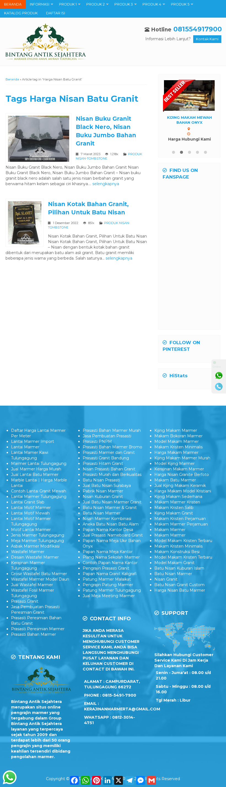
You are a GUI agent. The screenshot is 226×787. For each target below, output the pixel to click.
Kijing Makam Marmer (175, 430)
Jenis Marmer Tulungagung (37, 535)
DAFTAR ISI (55, 13)
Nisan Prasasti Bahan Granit (109, 469)
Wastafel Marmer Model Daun (40, 579)
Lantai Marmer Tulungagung (38, 496)
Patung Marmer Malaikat (107, 579)
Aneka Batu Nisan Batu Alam (111, 524)
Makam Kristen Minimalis (178, 446)
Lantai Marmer (25, 446)
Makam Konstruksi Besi (177, 551)
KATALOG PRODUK (21, 13)
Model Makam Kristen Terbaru (183, 540)
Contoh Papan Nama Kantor (110, 562)
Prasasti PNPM (97, 441)
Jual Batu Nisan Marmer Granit (112, 502)
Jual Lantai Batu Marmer (34, 474)
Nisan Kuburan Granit (103, 496)
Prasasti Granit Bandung (106, 458)
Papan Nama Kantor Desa (108, 529)
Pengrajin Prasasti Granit (106, 568)
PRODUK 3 (123, 4)
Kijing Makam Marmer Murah (182, 458)
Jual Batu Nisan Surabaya (107, 485)
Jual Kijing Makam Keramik (180, 485)
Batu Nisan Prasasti (101, 480)
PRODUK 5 (180, 4)
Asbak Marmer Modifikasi (35, 546)
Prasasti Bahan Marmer (33, 634)
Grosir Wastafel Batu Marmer (39, 573)
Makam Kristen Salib (173, 507)
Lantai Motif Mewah (30, 513)
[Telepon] (219, 386)
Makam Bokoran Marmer (178, 435)
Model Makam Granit (174, 562)
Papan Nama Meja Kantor (108, 551)
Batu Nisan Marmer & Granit (110, 507)
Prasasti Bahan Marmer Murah (112, 430)
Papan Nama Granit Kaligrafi (110, 573)
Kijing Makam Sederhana (178, 496)
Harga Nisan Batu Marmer (179, 590)
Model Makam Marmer (176, 441)
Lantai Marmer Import (32, 441)
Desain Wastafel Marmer (35, 557)
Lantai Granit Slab (27, 502)
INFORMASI (39, 4)
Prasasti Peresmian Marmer (37, 628)
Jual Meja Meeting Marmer (109, 595)
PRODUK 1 (68, 4)
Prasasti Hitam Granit (103, 463)
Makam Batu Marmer (175, 480)
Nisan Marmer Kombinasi (107, 518)
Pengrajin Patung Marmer (108, 584)
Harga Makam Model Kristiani (182, 491)
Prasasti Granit (24, 601)
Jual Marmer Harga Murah (36, 469)
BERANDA (12, 4)
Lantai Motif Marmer (31, 507)
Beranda (12, 79)
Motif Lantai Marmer (31, 529)
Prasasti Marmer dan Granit (109, 452)
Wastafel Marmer (27, 551)
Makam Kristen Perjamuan (180, 518)
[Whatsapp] (219, 375)
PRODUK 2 (95, 4)
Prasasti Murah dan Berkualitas (112, 474)
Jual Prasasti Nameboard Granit (113, 535)
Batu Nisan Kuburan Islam (179, 568)
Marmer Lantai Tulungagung (38, 463)
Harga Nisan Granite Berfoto (181, 474)
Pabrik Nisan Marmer (103, 491)
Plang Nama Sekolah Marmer (111, 557)
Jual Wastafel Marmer (32, 584)
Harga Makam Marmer (176, 452)
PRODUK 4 (151, 4)
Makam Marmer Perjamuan (181, 524)
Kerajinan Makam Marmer (179, 469)
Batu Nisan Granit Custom (179, 584)
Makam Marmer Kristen (177, 502)
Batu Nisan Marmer (101, 513)
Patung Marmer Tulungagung (112, 590)
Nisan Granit (165, 579)
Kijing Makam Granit (173, 513)
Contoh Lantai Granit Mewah (38, 491)
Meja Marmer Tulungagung (37, 540)
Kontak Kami (207, 39)
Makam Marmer (169, 529)
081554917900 (197, 29)
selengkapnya (105, 183)
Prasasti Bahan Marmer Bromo (112, 446)
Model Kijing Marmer (174, 463)
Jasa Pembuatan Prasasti (107, 435)
